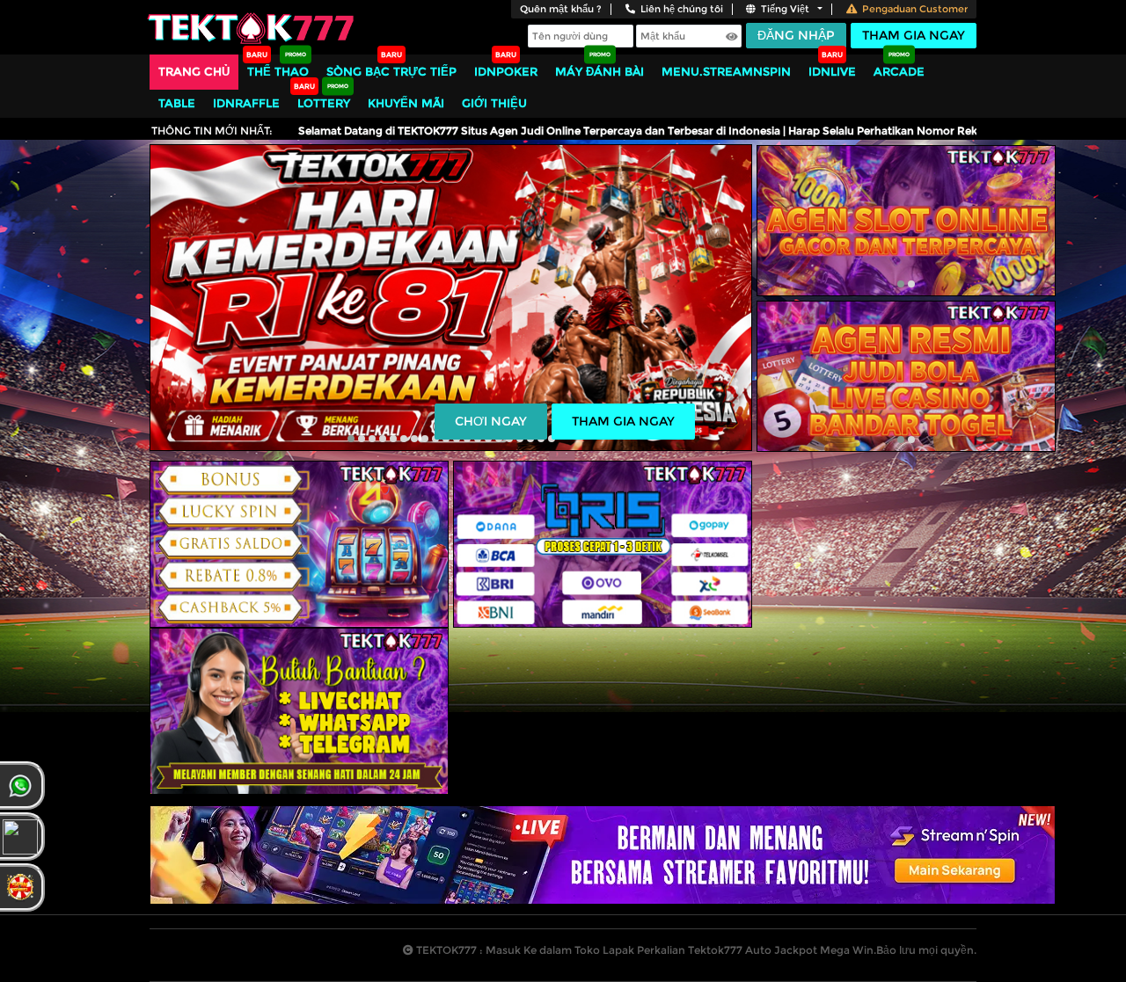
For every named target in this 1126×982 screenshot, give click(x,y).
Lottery (323, 103)
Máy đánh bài (599, 71)
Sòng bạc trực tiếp (391, 71)
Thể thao (278, 71)
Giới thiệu (494, 103)
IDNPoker (505, 71)
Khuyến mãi (406, 103)
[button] (351, 439)
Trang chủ (194, 71)
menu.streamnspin (726, 71)
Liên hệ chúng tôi (681, 9)
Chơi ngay (491, 421)
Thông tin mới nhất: (212, 130)
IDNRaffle (246, 103)
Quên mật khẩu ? (561, 9)
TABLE (176, 103)
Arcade (899, 71)
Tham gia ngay (913, 35)
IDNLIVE (832, 71)
